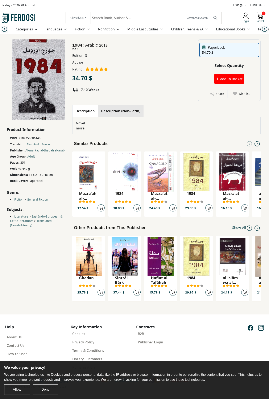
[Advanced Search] (215, 18)
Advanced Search (197, 18)
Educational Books (230, 29)
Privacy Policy (83, 342)
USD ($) (238, 5)
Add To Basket (231, 79)
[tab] (85, 111)
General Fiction (37, 199)
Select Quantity (229, 65)
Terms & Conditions (88, 350)
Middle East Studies (142, 29)
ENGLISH (256, 5)
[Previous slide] (4, 29)
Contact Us (15, 345)
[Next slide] (264, 29)
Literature (21, 216)
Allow (17, 389)
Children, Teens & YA (187, 29)
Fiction (80, 29)
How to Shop (17, 354)
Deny (45, 389)
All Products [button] (77, 18)
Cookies (78, 333)
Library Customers (87, 359)
